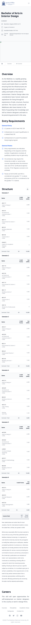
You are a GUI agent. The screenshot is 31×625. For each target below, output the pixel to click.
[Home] (2, 63)
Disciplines (13, 608)
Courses (9, 63)
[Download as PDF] (27, 189)
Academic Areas (24, 608)
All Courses (19, 63)
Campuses (10, 611)
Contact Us (20, 611)
